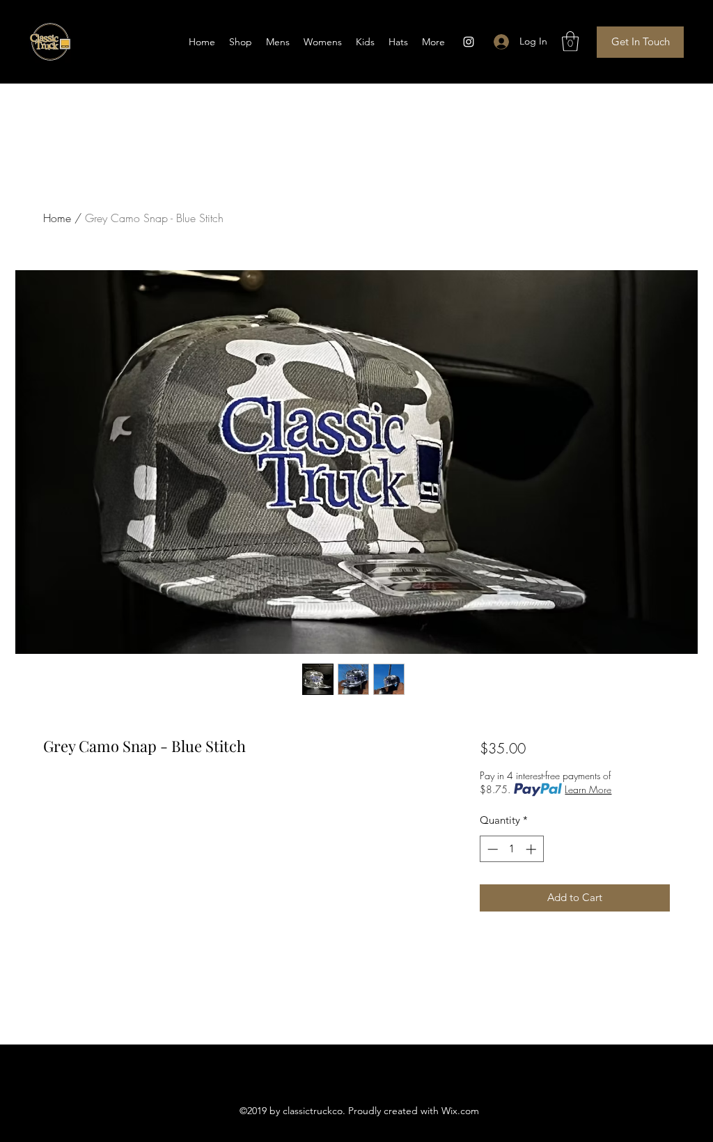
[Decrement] (491, 849)
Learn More (588, 789)
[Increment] (532, 849)
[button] (570, 41)
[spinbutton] (511, 849)
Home (57, 218)
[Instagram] (469, 42)
